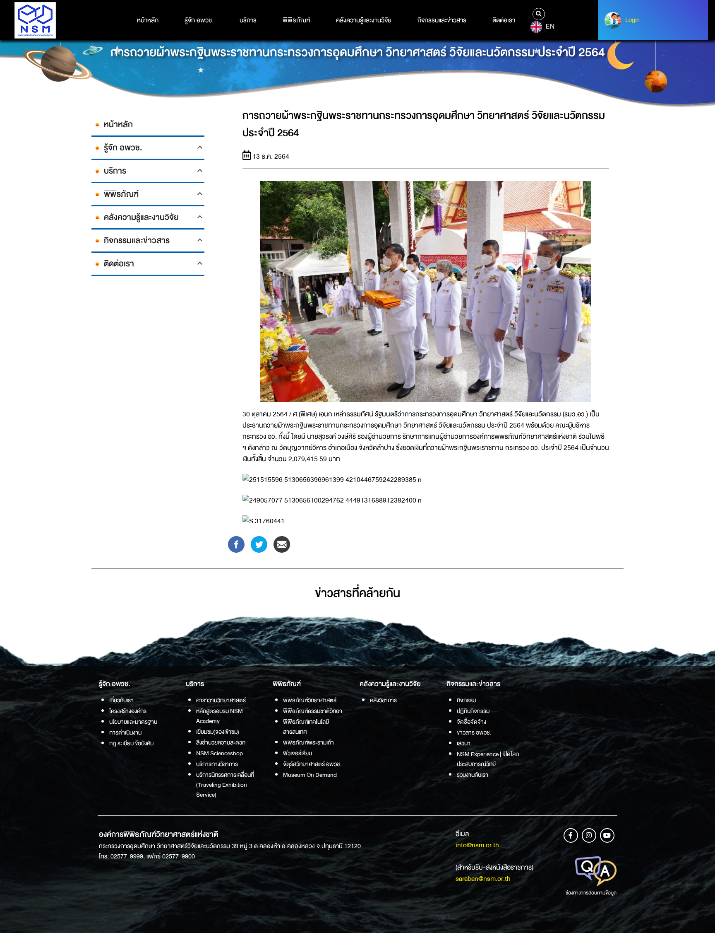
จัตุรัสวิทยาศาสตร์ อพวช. (312, 764)
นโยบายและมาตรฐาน (133, 722)
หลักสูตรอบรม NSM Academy (219, 716)
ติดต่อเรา (503, 20)
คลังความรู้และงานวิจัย (363, 20)
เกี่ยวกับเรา (121, 700)
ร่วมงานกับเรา (472, 775)
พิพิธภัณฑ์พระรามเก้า (308, 742)
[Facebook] (236, 544)
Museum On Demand (310, 775)
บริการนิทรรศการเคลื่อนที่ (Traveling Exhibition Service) (225, 785)
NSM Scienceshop (219, 753)
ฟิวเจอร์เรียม (297, 753)
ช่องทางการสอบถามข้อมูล (591, 893)
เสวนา (463, 743)
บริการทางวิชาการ (217, 764)
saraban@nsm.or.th (483, 878)
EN (549, 26)
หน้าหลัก (147, 20)
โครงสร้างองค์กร (127, 711)
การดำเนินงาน (125, 732)
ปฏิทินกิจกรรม (473, 711)
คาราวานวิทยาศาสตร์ (221, 700)
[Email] (282, 544)
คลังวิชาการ (383, 700)
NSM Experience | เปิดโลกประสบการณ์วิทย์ (488, 759)
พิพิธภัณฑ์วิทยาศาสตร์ (309, 700)
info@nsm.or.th (477, 845)
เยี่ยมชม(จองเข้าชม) (217, 732)
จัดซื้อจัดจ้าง (471, 722)
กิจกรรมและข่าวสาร (441, 20)
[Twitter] (259, 544)
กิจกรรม (466, 700)
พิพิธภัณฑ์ (296, 20)
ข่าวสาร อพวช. (474, 732)
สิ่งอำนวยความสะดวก (220, 742)
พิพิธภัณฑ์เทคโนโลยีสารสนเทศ (306, 727)
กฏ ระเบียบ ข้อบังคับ (131, 743)
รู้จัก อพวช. (199, 20)
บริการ (248, 20)
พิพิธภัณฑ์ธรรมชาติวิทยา (312, 711)
